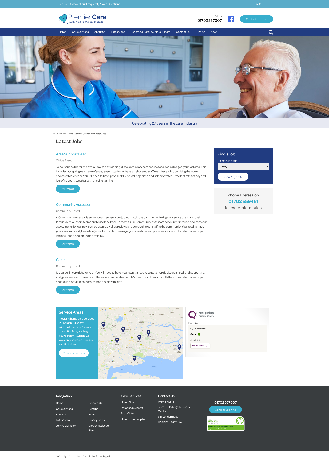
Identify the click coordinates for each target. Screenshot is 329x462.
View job (68, 188)
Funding (200, 32)
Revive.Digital (103, 456)
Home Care (128, 402)
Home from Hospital (133, 419)
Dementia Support (132, 408)
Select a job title (227, 161)
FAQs (258, 4)
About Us (99, 32)
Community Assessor (73, 204)
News (214, 32)
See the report (198, 346)
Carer (60, 259)
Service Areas (71, 312)
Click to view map (74, 353)
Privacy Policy (97, 420)
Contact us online (256, 19)
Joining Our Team (84, 133)
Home (62, 32)
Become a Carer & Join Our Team (150, 32)
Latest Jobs (118, 32)
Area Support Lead (71, 153)
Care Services (80, 32)
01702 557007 (209, 20)
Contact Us (183, 32)
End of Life (127, 413)
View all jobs (232, 176)
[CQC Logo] (201, 318)
